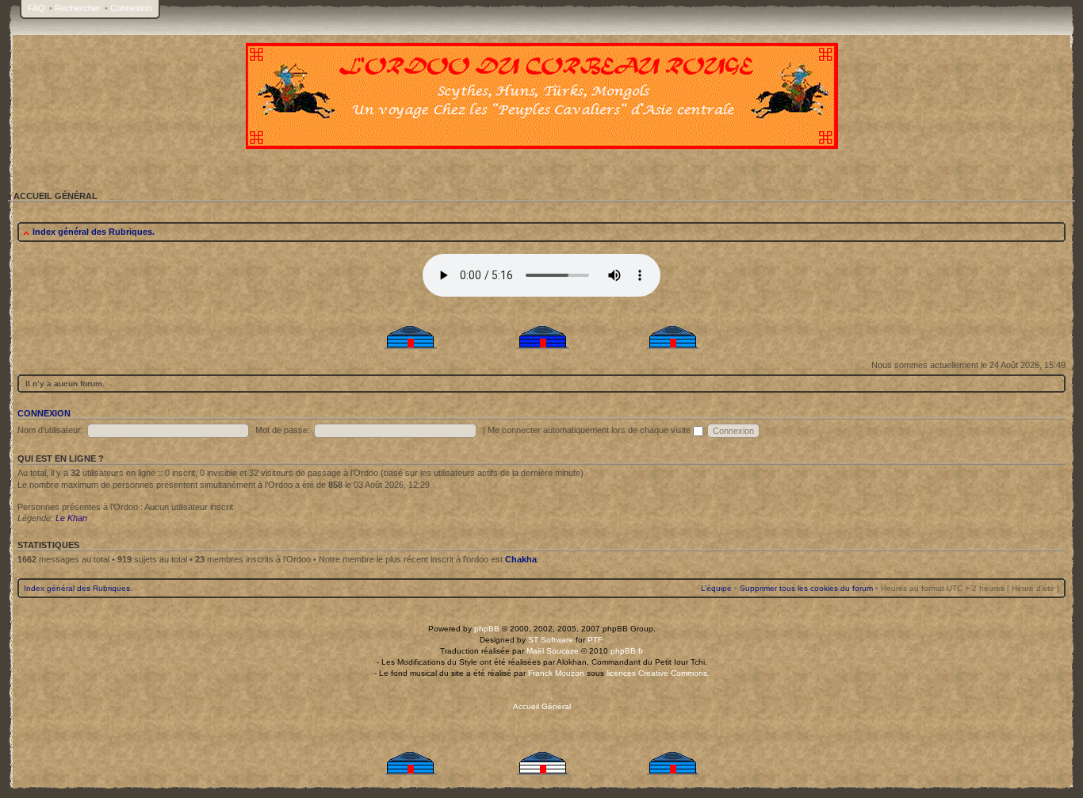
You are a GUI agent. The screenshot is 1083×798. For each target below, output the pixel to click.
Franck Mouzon (556, 673)
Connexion (130, 8)
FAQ (36, 8)
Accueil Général (542, 706)
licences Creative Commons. (658, 673)
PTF (594, 639)
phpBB (486, 628)
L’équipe (716, 588)
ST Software (550, 639)
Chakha (521, 559)
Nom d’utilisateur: (50, 430)
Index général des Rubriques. (94, 231)
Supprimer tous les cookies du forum (806, 588)
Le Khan (71, 518)
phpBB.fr (626, 650)
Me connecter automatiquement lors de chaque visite (590, 430)
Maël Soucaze (552, 650)
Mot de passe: (282, 430)
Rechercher (78, 8)
